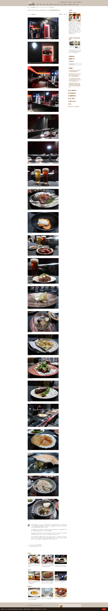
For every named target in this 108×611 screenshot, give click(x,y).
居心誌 (69, 103)
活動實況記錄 (71, 56)
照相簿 (74, 4)
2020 (37, 7)
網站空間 (69, 106)
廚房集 (44, 4)
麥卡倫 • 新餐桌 (71, 98)
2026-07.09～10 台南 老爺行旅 (47, 598)
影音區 (77, 4)
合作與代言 (71, 61)
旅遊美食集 (51, 4)
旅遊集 (47, 4)
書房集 (58, 4)
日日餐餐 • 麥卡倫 (71, 101)
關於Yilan (70, 2)
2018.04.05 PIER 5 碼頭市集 (60, 581)
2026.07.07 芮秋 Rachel (59, 598)
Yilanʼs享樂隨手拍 (33, 7)
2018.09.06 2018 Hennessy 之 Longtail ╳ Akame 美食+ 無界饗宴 (60, 566)
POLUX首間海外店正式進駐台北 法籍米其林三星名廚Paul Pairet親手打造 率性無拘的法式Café (75, 80)
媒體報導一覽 (71, 58)
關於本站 (29, 605)
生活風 (55, 4)
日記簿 (62, 4)
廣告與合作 (37, 605)
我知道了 (104, 609)
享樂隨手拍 (70, 4)
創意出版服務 (62, 2)
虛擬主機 (77, 106)
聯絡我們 (40, 605)
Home (28, 7)
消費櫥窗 (70, 68)
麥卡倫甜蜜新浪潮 (71, 93)
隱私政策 (47, 609)
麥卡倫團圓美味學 (71, 95)
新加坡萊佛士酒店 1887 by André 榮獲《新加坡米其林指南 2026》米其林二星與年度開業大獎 (75, 75)
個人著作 (74, 2)
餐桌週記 (65, 4)
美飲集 (41, 4)
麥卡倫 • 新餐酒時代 (72, 90)
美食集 (37, 4)
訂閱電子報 (79, 2)
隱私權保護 (33, 605)
